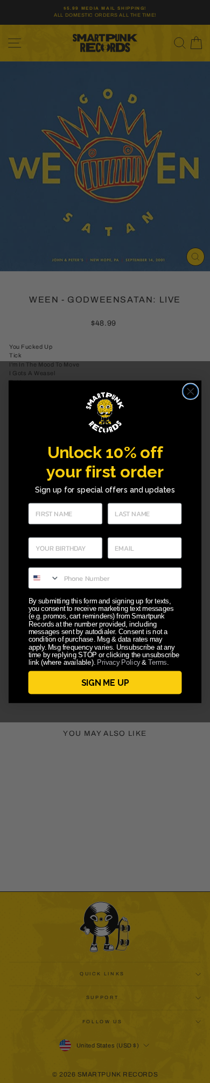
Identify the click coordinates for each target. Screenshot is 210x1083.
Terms (157, 662)
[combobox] (44, 577)
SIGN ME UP (105, 682)
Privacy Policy (118, 662)
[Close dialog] (190, 391)
